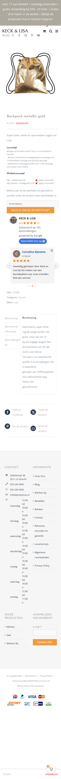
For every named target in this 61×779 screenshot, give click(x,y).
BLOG (5, 35)
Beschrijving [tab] (11, 318)
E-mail (37, 626)
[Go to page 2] (30, 286)
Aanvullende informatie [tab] (11, 329)
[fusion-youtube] (38, 35)
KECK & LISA (27, 218)
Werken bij (40, 492)
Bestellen (40, 500)
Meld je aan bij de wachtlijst (30, 210)
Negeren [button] (47, 19)
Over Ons (40, 476)
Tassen (21, 297)
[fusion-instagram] (25, 35)
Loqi (15, 302)
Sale (9, 635)
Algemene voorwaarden (42, 555)
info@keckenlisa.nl (19, 494)
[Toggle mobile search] (50, 31)
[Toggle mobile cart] (44, 31)
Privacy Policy (42, 565)
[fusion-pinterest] (32, 35)
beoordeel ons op (31, 241)
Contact (39, 517)
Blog (37, 484)
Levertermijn (41, 544)
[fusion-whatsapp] (13, 35)
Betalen (39, 509)
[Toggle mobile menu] (57, 31)
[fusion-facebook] (19, 35)
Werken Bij (12, 643)
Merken (11, 626)
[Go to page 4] (35, 286)
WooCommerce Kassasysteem (30, 686)
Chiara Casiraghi (32, 252)
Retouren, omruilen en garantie (41, 530)
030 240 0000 (17, 484)
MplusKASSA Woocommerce (35, 681)
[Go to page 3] (32, 286)
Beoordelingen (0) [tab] (11, 342)
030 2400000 (54, 26)
